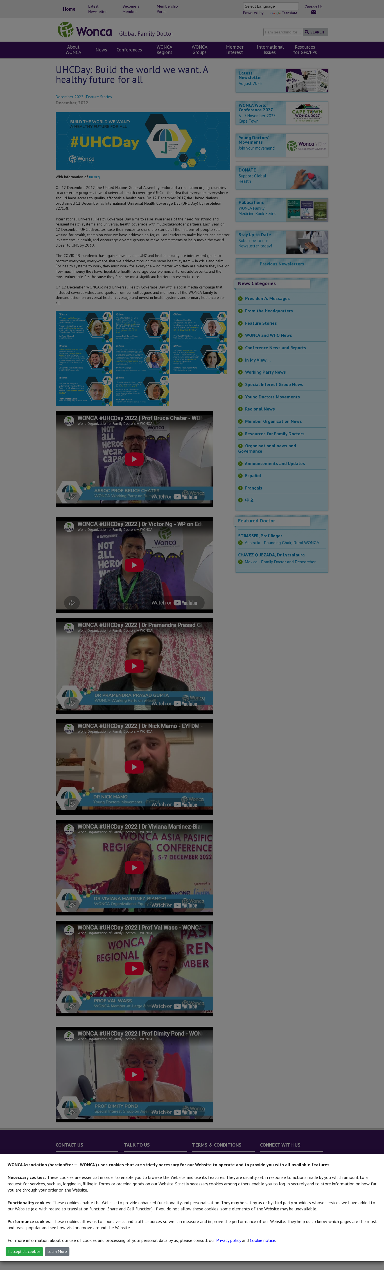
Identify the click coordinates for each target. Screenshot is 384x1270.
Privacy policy (228, 1240)
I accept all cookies (24, 1251)
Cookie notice (262, 1240)
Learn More (57, 1251)
